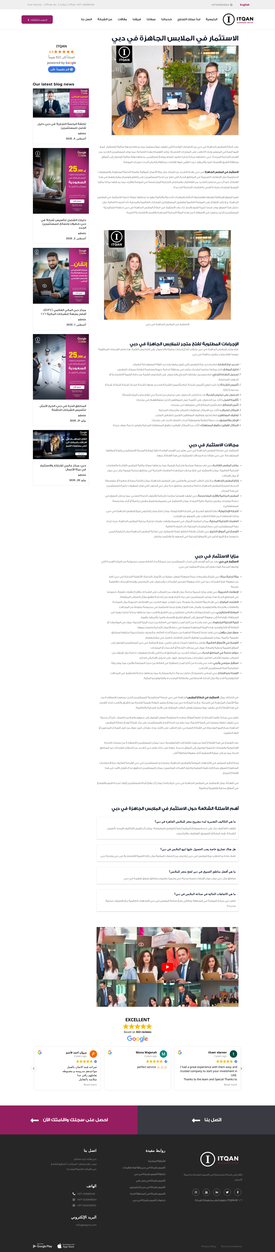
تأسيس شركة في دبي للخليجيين (147, 1187)
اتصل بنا (86, 19)
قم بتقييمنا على (59, 69)
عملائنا (151, 19)
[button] (241, 1068)
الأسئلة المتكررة (156, 1161)
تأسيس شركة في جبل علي (150, 1180)
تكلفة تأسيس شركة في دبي (149, 1174)
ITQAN (61, 46)
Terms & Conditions (231, 1246)
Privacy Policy (208, 1246)
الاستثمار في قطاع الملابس (203, 697)
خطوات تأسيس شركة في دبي (149, 1200)
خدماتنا (166, 19)
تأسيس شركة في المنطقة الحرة (147, 1193)
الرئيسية (211, 19)
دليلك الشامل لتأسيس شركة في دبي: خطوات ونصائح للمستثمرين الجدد (63, 224)
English (245, 4)
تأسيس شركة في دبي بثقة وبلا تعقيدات (144, 1167)
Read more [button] (90, 1084)
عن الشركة (104, 19)
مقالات (122, 19)
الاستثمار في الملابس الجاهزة (222, 172)
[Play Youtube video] (168, 967)
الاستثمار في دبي (229, 561)
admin (82, 133)
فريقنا (137, 19)
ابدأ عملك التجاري (188, 19)
